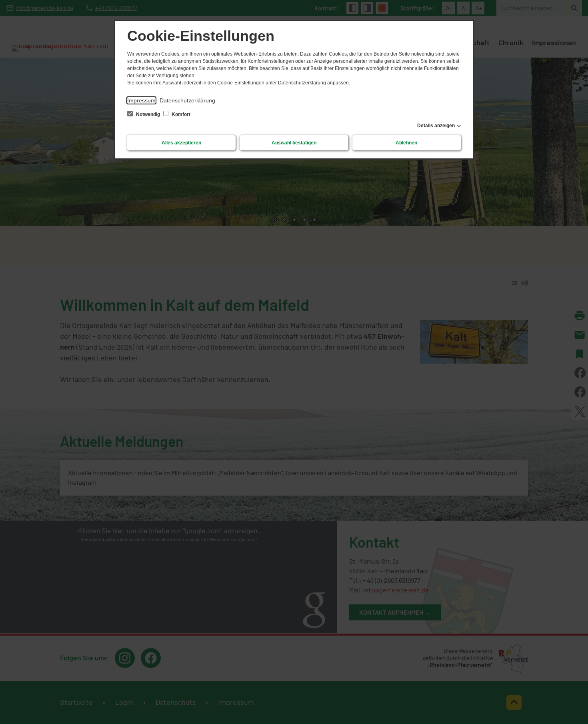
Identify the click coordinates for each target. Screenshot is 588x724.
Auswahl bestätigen (294, 143)
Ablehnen (406, 143)
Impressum (141, 100)
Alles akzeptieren (181, 143)
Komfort (180, 114)
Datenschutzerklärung (187, 100)
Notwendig (148, 114)
